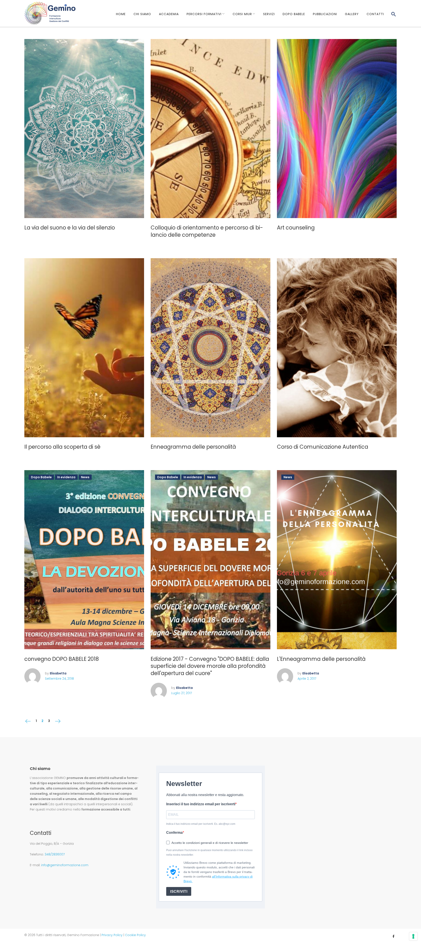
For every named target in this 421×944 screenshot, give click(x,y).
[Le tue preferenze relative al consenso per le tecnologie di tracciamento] (413, 936)
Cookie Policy (135, 935)
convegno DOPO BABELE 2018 (61, 659)
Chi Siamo (142, 14)
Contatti (375, 14)
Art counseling (296, 227)
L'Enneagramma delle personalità (321, 659)
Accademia (169, 14)
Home (121, 14)
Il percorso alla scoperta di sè (62, 446)
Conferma (174, 832)
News (85, 477)
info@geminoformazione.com (64, 865)
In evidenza (66, 477)
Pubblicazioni (325, 14)
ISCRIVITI (178, 891)
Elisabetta (58, 673)
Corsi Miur (242, 14)
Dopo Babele (294, 14)
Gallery (352, 14)
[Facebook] (393, 934)
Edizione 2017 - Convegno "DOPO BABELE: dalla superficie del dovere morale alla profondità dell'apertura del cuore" (210, 666)
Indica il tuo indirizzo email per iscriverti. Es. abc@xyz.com (200, 823)
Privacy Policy (112, 935)
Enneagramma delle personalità (193, 446)
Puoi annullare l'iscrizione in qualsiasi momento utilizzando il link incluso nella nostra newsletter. (209, 852)
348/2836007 (55, 854)
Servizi (269, 14)
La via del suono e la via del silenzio (69, 227)
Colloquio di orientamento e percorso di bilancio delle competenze (207, 231)
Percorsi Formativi (204, 14)
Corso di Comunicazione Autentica (322, 446)
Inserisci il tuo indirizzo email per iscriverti (200, 804)
